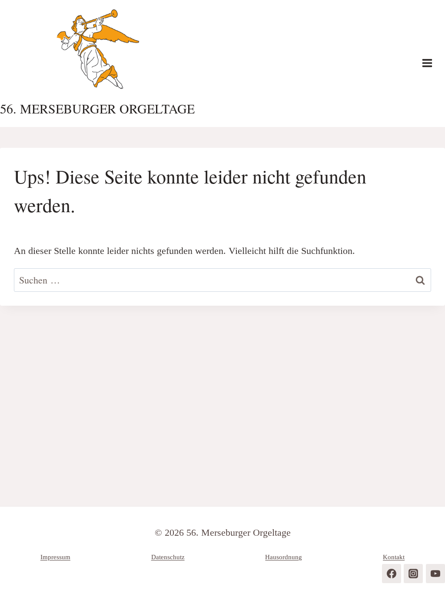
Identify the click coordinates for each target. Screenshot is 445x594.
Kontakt (394, 557)
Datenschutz (168, 557)
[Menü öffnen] (431, 63)
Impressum (55, 557)
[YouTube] (435, 573)
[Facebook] (391, 573)
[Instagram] (413, 573)
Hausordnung (283, 557)
